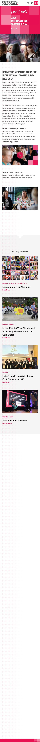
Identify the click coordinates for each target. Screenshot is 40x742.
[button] (32, 3)
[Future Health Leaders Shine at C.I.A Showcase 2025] (20, 365)
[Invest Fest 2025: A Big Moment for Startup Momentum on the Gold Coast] (20, 319)
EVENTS (14, 29)
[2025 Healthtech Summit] (20, 408)
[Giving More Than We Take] (20, 275)
